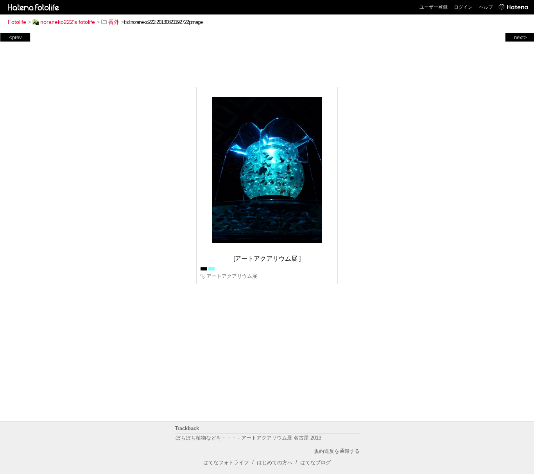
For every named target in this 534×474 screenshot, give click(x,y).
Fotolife (17, 22)
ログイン (463, 7)
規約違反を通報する (337, 451)
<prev (15, 37)
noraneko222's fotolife (67, 22)
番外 (113, 22)
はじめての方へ (274, 462)
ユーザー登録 (433, 7)
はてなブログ (315, 462)
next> (520, 37)
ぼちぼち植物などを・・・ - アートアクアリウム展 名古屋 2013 (248, 438)
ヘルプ (486, 7)
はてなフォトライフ (226, 462)
